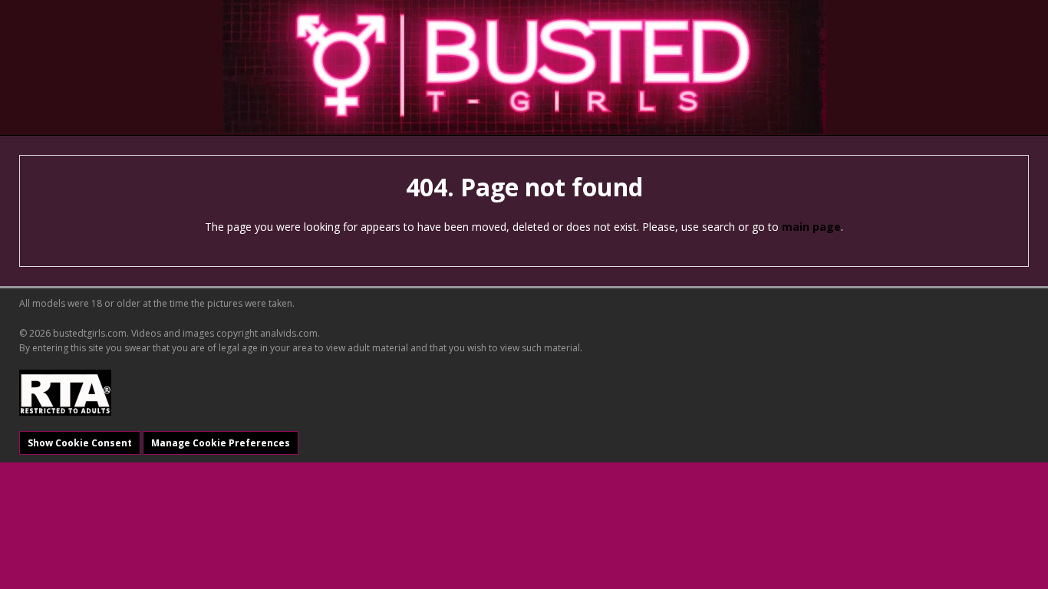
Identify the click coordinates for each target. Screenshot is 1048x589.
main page (811, 226)
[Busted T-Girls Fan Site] (524, 66)
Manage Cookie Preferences (220, 442)
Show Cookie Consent (80, 442)
